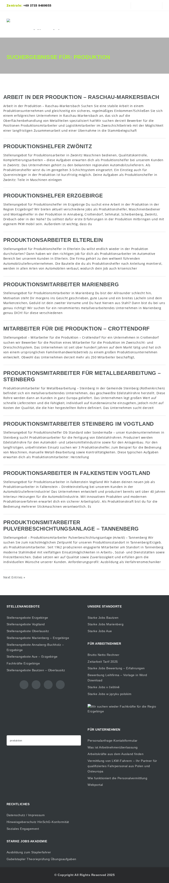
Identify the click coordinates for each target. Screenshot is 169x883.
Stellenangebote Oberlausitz (28, 631)
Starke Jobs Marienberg (105, 624)
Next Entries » (14, 577)
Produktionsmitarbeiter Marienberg (61, 284)
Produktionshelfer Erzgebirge (53, 196)
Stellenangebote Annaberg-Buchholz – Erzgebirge (35, 647)
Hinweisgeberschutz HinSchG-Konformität (38, 822)
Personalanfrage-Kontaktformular (113, 740)
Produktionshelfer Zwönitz (47, 146)
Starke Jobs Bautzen (103, 617)
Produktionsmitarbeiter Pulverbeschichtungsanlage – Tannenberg (71, 525)
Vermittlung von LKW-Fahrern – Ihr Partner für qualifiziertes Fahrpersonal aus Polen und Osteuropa (122, 766)
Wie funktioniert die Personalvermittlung (117, 778)
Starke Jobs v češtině (104, 687)
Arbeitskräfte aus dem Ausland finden (115, 754)
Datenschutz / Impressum (26, 815)
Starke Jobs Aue (100, 631)
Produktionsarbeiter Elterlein (53, 240)
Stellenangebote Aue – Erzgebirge (32, 656)
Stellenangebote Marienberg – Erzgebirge (38, 638)
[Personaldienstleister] (39, 24)
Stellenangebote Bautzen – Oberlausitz (36, 670)
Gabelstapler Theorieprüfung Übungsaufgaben (41, 859)
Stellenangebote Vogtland (26, 624)
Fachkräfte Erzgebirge (23, 663)
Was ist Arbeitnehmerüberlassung (113, 747)
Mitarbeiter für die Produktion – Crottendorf (76, 329)
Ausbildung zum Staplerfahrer (29, 852)
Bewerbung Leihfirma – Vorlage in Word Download (117, 677)
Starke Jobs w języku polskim (109, 694)
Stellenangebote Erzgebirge (27, 617)
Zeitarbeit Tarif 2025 (103, 661)
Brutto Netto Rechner (103, 655)
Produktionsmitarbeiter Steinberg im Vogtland (78, 424)
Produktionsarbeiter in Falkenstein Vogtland (76, 473)
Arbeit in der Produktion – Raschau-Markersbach (81, 97)
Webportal (95, 784)
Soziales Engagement (23, 828)
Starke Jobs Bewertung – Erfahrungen (116, 668)
